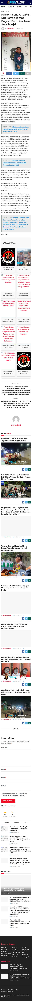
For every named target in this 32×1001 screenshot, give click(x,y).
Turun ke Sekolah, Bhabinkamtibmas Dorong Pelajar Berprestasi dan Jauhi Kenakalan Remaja (14, 548)
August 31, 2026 (17, 498)
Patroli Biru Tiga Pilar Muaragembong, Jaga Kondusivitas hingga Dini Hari (15, 890)
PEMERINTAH (16, 955)
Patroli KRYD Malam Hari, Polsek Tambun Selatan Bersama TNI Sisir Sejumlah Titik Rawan (15, 692)
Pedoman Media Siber (7, 995)
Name (3, 770)
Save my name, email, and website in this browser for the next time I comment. (15, 794)
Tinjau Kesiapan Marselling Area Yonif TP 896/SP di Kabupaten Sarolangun (19, 828)
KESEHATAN (4, 959)
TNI (26, 7)
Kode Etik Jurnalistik (13, 993)
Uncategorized (26, 960)
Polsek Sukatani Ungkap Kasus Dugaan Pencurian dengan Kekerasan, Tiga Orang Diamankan (15, 659)
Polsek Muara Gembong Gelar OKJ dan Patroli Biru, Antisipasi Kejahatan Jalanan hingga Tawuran (15, 477)
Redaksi (3, 993)
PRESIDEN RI (26, 953)
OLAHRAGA (15, 953)
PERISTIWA (15, 958)
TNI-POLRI (25, 958)
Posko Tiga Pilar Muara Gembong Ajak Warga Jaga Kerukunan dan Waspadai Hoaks (15, 588)
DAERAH (19, 7)
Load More (16, 728)
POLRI (7, 11)
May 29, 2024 (20, 28)
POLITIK (14, 960)
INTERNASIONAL (6, 957)
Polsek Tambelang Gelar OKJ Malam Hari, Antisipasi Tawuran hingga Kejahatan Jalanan (14, 626)
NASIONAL (11, 7)
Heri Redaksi (10, 28)
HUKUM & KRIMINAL (4, 954)
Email (3, 778)
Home (3, 7)
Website (3, 785)
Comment (4, 747)
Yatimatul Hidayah (7, 498)
